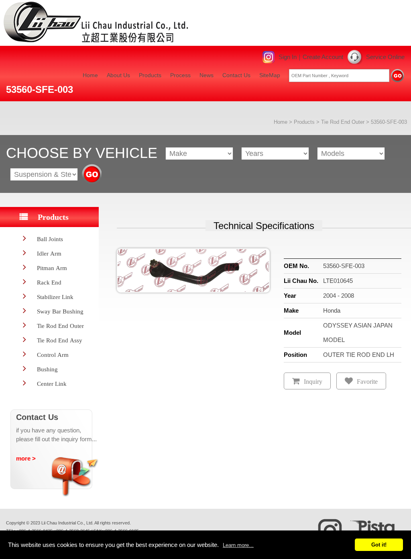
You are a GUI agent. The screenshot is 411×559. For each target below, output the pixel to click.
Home (90, 75)
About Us (118, 75)
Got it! (379, 545)
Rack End (49, 282)
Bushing (47, 369)
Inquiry (313, 381)
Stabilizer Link (55, 297)
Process (180, 75)
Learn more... (238, 545)
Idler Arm (49, 253)
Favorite (367, 381)
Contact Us (236, 75)
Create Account (323, 56)
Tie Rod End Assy (59, 340)
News (206, 75)
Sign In (288, 56)
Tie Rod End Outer (342, 122)
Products (150, 75)
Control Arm (53, 355)
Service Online (385, 56)
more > (26, 458)
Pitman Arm (52, 268)
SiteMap (269, 75)
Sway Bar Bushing (60, 311)
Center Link (52, 384)
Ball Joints (50, 239)
